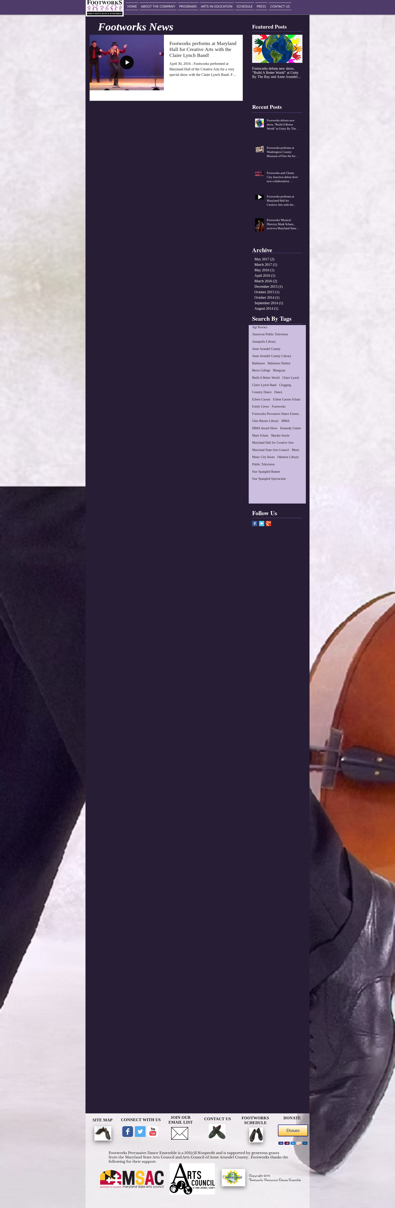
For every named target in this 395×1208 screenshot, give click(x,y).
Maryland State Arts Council (270, 450)
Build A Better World (266, 377)
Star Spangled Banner (266, 471)
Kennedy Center (290, 428)
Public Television (263, 464)
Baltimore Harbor (279, 363)
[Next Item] (295, 48)
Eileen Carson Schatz (286, 399)
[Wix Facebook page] (127, 1131)
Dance (278, 392)
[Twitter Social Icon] (140, 1131)
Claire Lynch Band (264, 385)
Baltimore (258, 363)
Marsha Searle (280, 435)
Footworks (279, 406)
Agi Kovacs (259, 327)
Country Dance (262, 392)
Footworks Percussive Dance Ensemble (277, 414)
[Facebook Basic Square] (254, 523)
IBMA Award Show (265, 428)
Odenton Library (288, 457)
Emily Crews (260, 406)
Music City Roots (263, 457)
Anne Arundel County (266, 349)
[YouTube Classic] (152, 1131)
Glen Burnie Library (265, 421)
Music (295, 450)
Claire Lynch (290, 377)
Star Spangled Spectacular (269, 478)
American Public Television (270, 334)
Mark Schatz (260, 435)
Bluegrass (279, 370)
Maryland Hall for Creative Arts (273, 442)
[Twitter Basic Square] (261, 523)
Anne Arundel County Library (271, 356)
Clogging (285, 385)
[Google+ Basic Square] (268, 523)
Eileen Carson (261, 399)
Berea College (261, 370)
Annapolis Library (264, 341)
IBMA (285, 421)
